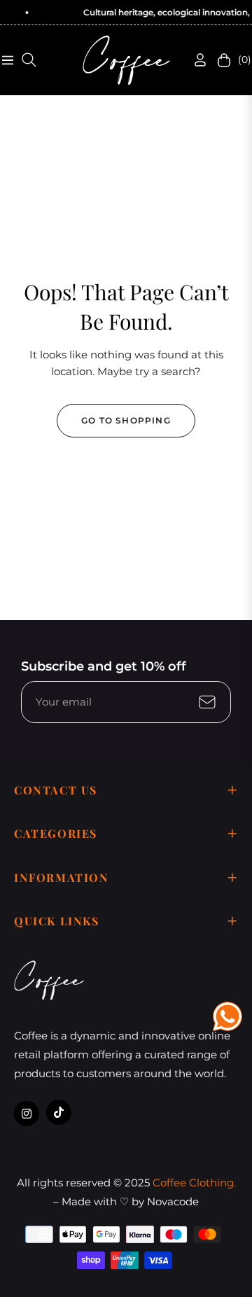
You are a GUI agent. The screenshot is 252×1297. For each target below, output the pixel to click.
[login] (194, 60)
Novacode (173, 1201)
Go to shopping (126, 420)
